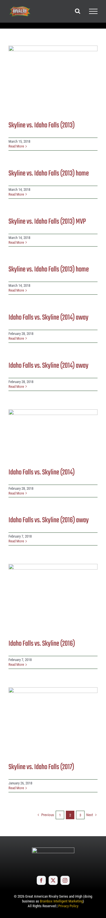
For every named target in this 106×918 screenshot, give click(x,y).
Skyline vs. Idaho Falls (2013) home (48, 173)
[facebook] (41, 880)
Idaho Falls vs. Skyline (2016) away (48, 520)
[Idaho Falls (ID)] (53, 79)
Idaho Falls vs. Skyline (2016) (41, 643)
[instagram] (65, 880)
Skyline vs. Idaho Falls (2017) (41, 767)
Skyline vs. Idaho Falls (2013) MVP (47, 221)
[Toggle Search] (77, 11)
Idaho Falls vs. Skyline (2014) (41, 472)
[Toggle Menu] (93, 11)
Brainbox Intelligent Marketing (61, 901)
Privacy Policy (68, 906)
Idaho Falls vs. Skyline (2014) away (48, 317)
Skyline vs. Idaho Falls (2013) (41, 125)
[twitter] (53, 880)
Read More (16, 146)
